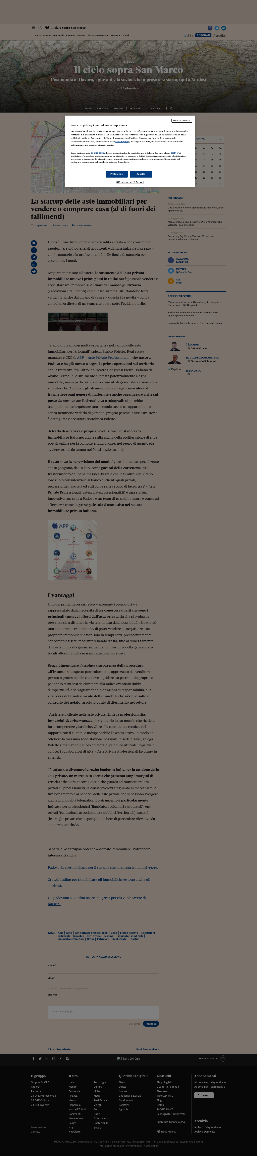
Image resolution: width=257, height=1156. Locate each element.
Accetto (141, 174)
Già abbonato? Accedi (130, 182)
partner (174, 153)
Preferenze (116, 174)
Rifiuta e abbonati (181, 120)
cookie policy (122, 141)
